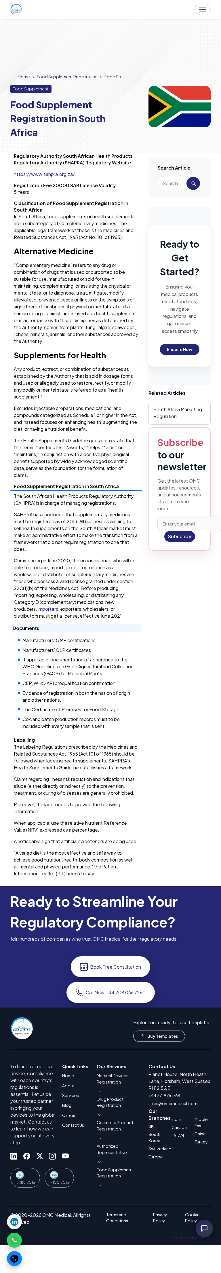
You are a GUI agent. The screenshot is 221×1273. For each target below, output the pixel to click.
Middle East (201, 1122)
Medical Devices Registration (112, 1078)
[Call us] (14, 1258)
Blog (67, 1105)
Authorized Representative (112, 1149)
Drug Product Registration (110, 1102)
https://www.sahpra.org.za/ (44, 174)
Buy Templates (162, 1036)
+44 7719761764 (164, 1095)
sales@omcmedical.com (172, 1103)
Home (24, 76)
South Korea (154, 1137)
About (68, 1085)
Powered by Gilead (192, 1237)
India (176, 1119)
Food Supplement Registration (67, 76)
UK (151, 1126)
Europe (155, 1156)
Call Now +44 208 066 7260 (116, 992)
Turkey (201, 1141)
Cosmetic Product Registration (115, 1125)
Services (70, 1095)
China (200, 1133)
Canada (179, 1127)
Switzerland (156, 1148)
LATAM (178, 1135)
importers (48, 609)
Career (69, 1115)
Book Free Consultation (115, 967)
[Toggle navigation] (203, 9)
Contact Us (73, 1125)
